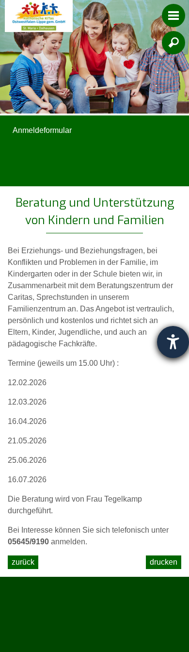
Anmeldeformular (42, 130)
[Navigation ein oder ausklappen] (173, 15)
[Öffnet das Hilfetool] (173, 342)
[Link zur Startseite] (39, 16)
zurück (23, 562)
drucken (163, 562)
